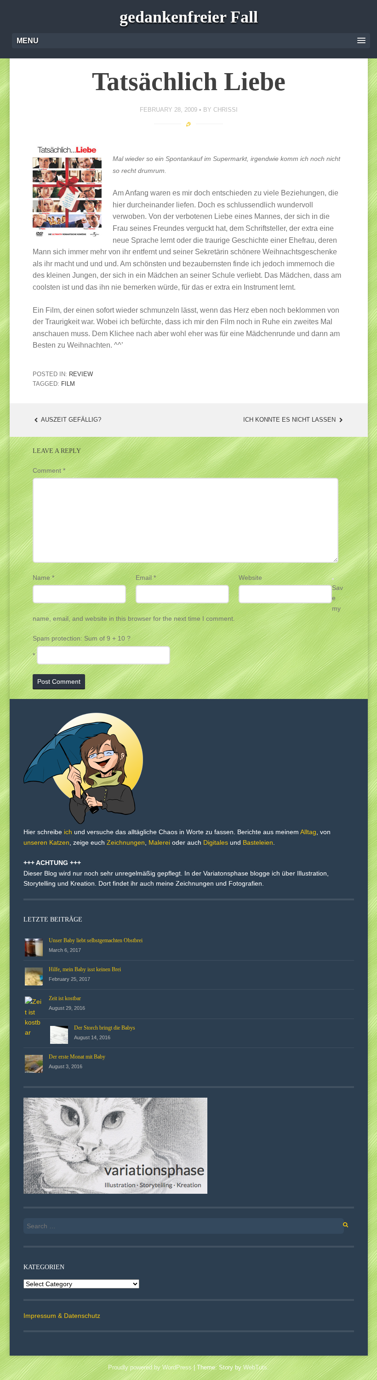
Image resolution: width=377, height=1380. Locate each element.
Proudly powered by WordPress (150, 1367)
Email (146, 577)
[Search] (340, 1223)
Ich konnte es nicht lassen (290, 419)
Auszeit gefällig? (70, 419)
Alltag (308, 832)
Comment (49, 470)
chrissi (225, 109)
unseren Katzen (46, 842)
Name (43, 577)
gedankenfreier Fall (189, 17)
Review (81, 374)
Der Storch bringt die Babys (104, 1028)
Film (68, 383)
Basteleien (258, 842)
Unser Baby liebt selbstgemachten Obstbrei (96, 940)
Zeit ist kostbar (65, 998)
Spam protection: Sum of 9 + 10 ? (82, 638)
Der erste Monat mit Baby (77, 1057)
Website (250, 577)
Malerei (159, 842)
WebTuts (255, 1367)
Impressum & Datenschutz (61, 1315)
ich (68, 832)
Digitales (215, 842)
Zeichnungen (126, 842)
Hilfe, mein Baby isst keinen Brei (85, 969)
